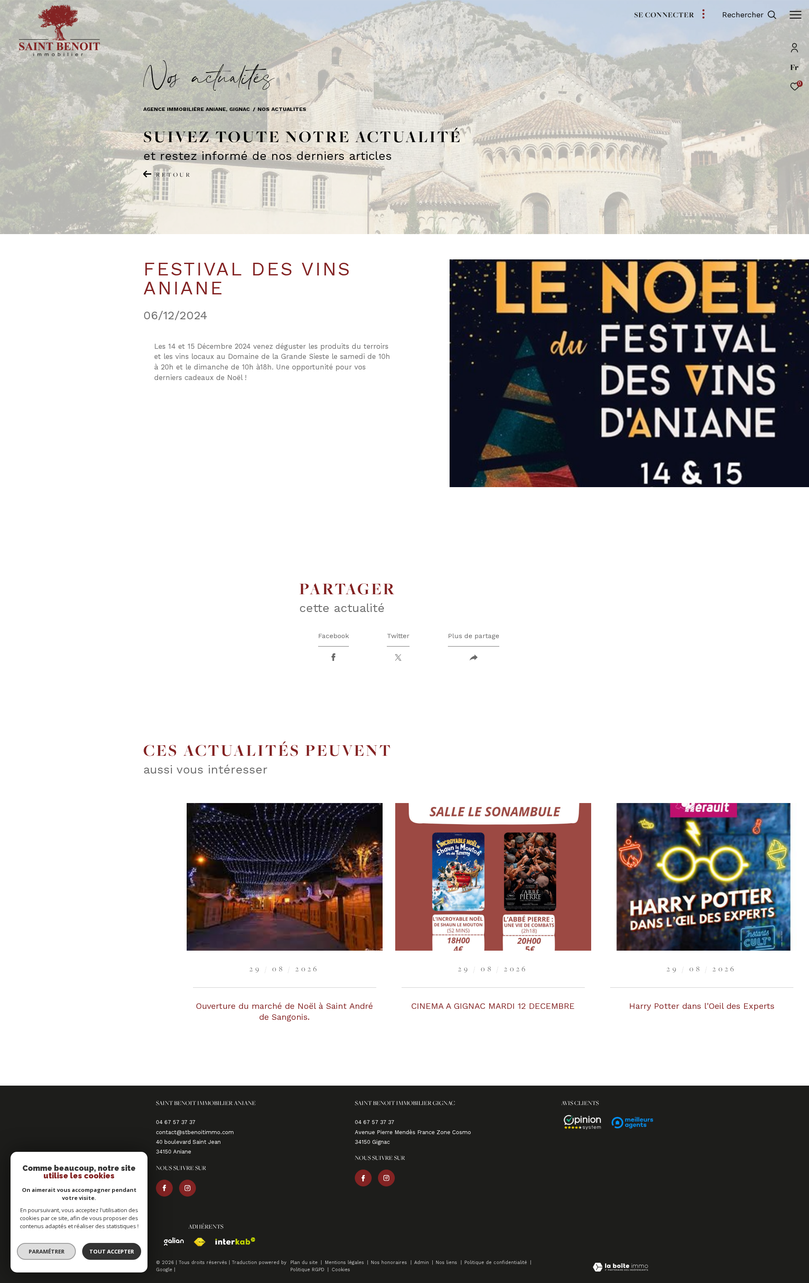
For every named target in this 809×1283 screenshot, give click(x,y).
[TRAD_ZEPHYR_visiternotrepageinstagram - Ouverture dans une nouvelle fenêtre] (187, 1188)
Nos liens (447, 1262)
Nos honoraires (390, 1262)
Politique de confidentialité (496, 1262)
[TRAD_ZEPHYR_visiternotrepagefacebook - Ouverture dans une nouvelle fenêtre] (164, 1188)
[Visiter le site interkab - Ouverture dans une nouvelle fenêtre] (231, 1240)
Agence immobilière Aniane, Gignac (196, 109)
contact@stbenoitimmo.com (195, 1132)
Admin (422, 1262)
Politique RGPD (307, 1269)
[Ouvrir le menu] (795, 15)
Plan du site (304, 1262)
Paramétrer (46, 1251)
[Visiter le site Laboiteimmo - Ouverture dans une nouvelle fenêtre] (620, 1268)
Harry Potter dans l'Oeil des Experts (701, 1006)
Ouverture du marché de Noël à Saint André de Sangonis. (284, 1011)
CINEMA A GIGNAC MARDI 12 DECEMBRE (493, 1006)
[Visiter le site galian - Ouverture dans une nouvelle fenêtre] (170, 1241)
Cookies (341, 1269)
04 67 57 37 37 (176, 1122)
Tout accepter (111, 1251)
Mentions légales (345, 1262)
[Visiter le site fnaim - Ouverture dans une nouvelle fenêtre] (195, 1242)
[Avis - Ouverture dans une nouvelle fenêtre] (578, 1122)
